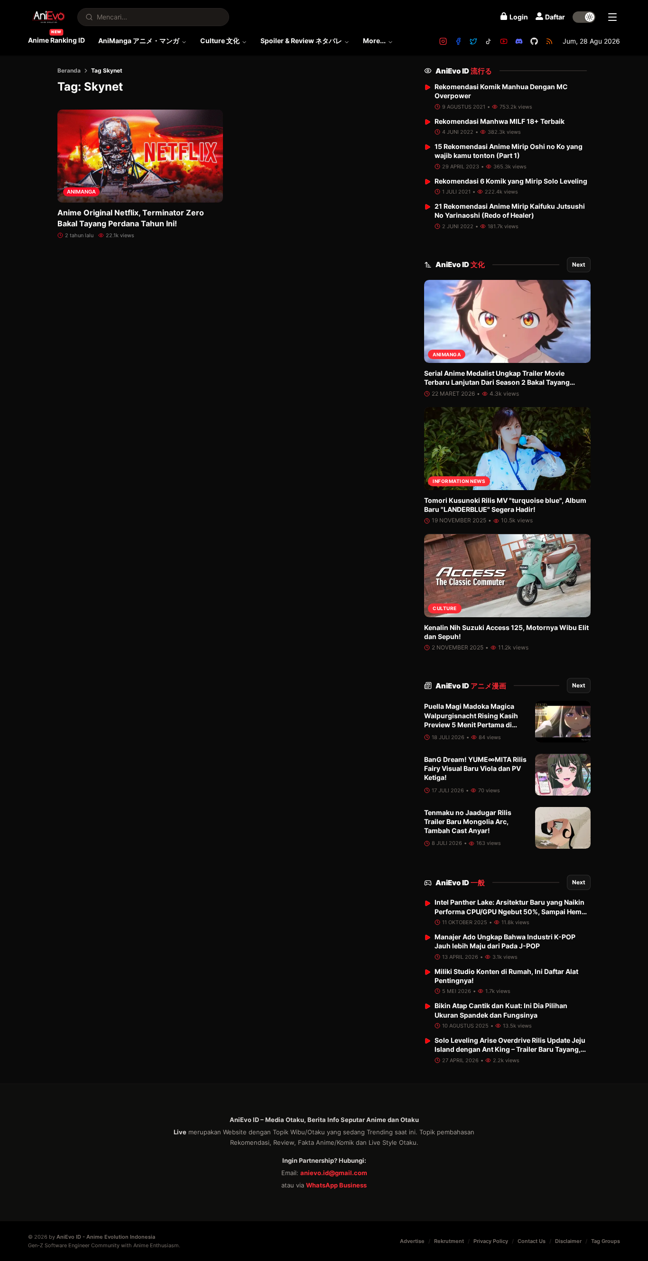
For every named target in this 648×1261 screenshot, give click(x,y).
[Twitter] (473, 41)
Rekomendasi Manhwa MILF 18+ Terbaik (500, 121)
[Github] (534, 41)
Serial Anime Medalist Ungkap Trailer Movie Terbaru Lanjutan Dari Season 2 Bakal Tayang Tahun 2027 (497, 382)
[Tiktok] (488, 41)
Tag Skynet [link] (106, 70)
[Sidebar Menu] (612, 17)
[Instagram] (443, 41)
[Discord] (519, 41)
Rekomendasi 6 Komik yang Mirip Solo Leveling (511, 181)
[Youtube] (504, 41)
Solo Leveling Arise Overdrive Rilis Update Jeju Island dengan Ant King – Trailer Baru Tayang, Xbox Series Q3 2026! (510, 1049)
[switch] (584, 17)
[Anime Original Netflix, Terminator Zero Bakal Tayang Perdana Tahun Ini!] (140, 156)
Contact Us (532, 1241)
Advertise (412, 1241)
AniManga (81, 191)
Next (578, 264)
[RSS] (549, 41)
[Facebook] (458, 41)
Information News (459, 481)
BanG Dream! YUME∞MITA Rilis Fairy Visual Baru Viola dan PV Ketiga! (475, 768)
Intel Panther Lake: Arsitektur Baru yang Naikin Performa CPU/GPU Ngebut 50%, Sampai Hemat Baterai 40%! (511, 912)
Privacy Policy (490, 1241)
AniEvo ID (463, 70)
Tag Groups (605, 1241)
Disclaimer (568, 1241)
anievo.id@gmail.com (333, 1173)
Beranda (69, 70)
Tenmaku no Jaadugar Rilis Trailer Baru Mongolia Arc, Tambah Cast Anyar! (467, 821)
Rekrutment (449, 1241)
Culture (445, 608)
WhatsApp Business (336, 1185)
